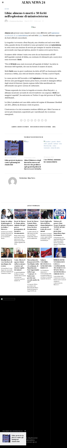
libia (53, 126)
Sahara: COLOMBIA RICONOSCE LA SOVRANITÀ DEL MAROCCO (46, 264)
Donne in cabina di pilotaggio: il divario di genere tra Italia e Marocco (7, 225)
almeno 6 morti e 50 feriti (20, 126)
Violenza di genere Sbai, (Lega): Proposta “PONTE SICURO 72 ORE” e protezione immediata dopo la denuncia (59, 228)
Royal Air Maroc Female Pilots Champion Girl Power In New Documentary (32, 225)
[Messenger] (25, 120)
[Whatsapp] (39, 120)
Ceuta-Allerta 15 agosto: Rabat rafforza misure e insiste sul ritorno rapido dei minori (19, 265)
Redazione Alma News (27, 178)
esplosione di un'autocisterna (40, 126)
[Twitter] (28, 120)
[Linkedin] (35, 120)
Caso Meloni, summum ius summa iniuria (52, 160)
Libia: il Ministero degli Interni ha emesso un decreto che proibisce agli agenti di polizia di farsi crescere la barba (32, 164)
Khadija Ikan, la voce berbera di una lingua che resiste (6, 263)
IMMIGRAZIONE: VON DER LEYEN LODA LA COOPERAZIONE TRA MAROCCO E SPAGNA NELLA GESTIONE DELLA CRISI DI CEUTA (60, 267)
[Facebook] (21, 120)
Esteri (7, 9)
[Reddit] (42, 120)
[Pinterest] (32, 120)
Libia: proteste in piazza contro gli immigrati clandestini (14, 162)
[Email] (45, 120)
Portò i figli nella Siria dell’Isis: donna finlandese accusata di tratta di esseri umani (46, 226)
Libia (40, 35)
